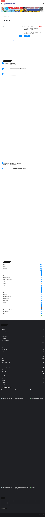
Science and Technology (8, 279)
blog (4, 313)
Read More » (27, 35)
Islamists (37, 500)
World (4, 283)
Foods (3, 378)
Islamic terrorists (32, 500)
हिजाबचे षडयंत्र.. (12, 63)
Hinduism (5, 268)
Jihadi (42, 500)
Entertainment (6, 298)
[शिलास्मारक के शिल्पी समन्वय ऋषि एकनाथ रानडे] (8, 442)
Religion (4, 287)
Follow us (3, 508)
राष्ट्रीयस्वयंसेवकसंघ (30, 502)
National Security (6, 277)
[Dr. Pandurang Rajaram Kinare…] (22, 393)
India (27, 500)
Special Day (5, 273)
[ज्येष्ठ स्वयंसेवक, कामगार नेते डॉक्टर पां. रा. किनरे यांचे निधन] (8, 393)
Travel (3, 382)
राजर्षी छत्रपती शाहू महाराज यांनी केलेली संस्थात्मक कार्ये (18, 68)
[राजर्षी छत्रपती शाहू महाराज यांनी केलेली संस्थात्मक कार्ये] (6, 70)
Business (5, 307)
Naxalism (5, 294)
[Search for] (43, 4)
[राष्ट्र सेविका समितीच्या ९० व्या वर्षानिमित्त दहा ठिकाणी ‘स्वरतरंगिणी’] (22, 491)
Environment (5, 300)
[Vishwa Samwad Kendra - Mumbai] (9, 4)
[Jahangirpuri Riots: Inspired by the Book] (6, 212)
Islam (4, 275)
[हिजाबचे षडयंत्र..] (6, 65)
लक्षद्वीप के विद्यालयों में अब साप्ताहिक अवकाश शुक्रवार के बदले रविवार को (20, 73)
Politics (4, 302)
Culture (4, 270)
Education (5, 292)
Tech (4, 315)
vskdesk (26, 26)
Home (4, 16)
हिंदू (8, 504)
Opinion (4, 266)
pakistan (3, 502)
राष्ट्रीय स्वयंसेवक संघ (23, 502)
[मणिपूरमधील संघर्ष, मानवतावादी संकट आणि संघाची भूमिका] (37, 393)
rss (6, 502)
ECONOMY (4, 349)
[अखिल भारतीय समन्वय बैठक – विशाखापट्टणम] (37, 402)
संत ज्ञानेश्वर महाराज (4, 504)
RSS (2, 365)
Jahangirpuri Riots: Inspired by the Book (18, 168)
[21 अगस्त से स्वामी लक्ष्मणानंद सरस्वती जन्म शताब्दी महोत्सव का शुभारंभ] (22, 402)
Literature (5, 304)
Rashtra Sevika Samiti (7, 309)
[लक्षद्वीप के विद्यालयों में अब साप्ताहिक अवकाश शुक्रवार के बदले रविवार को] (6, 117)
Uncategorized (6, 311)
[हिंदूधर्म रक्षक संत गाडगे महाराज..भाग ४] (6, 165)
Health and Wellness (7, 296)
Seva (4, 281)
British (11, 500)
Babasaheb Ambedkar (5, 500)
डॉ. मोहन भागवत (14, 502)
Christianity (5, 290)
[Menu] (1, 4)
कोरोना (9, 502)
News (4, 264)
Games (3, 380)
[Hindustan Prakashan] (22, 9)
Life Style (3, 347)
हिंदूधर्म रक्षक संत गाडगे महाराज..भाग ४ (15, 163)
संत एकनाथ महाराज (37, 502)
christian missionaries (17, 500)
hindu (24, 500)
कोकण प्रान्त (5, 285)
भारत (18, 502)
